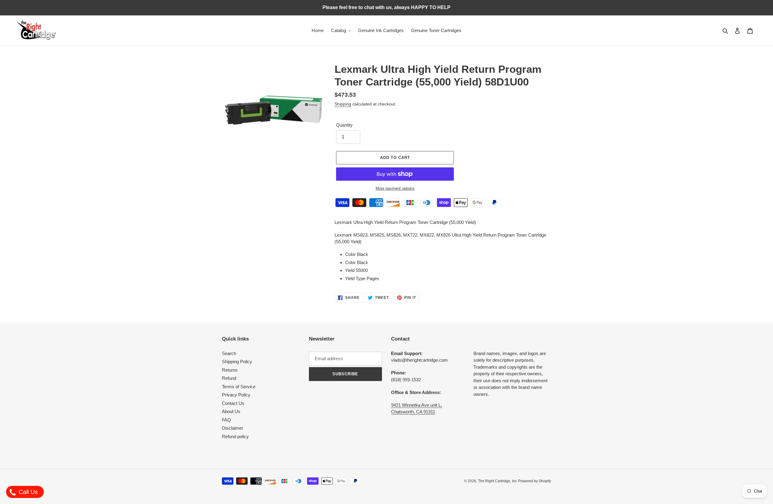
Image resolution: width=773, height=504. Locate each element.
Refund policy (235, 436)
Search (229, 353)
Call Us (27, 492)
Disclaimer (232, 428)
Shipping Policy (237, 361)
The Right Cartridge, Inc (497, 481)
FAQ (226, 419)
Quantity (344, 125)
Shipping (343, 104)
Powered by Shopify (534, 481)
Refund (229, 378)
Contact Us (233, 403)
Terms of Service (238, 386)
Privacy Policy (236, 394)
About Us (231, 411)
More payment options (395, 188)
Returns (230, 370)
